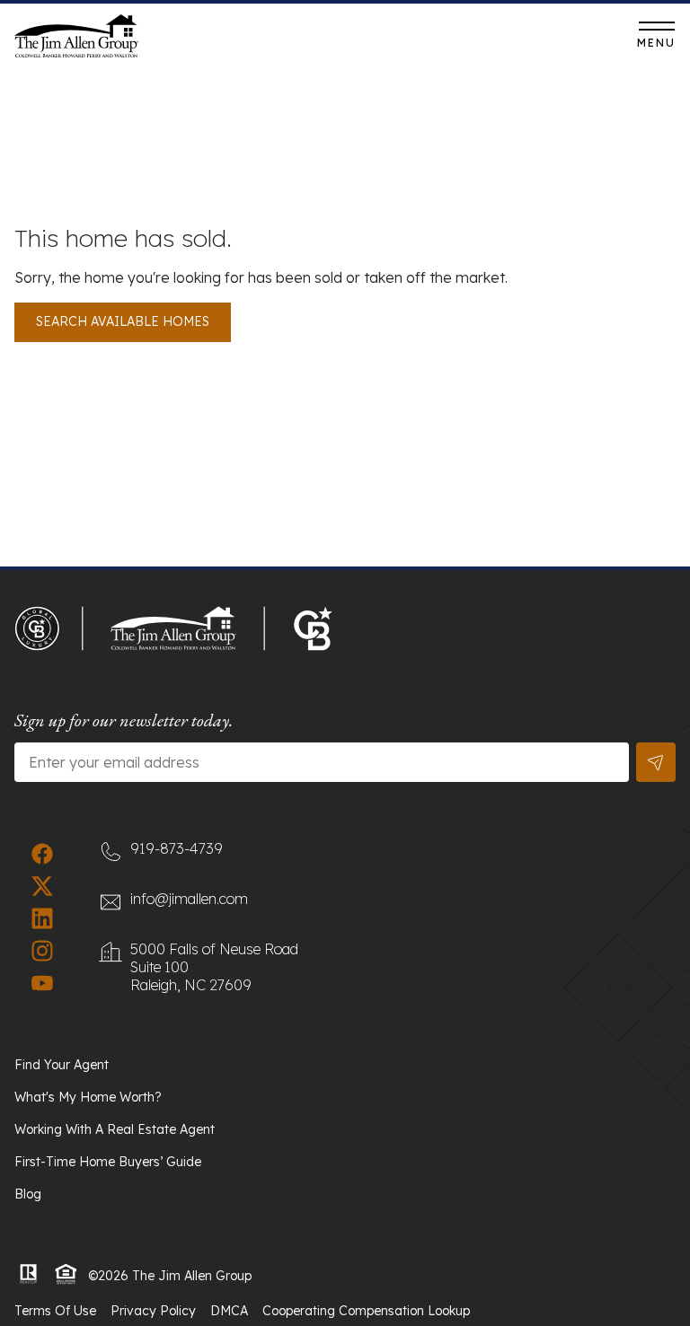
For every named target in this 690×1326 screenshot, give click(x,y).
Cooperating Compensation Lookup (366, 1311)
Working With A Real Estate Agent (114, 1129)
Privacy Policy (153, 1311)
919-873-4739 (388, 40)
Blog (27, 1194)
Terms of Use (55, 1311)
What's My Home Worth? (88, 1097)
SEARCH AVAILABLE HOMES (122, 321)
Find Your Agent (61, 1065)
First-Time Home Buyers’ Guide (107, 1162)
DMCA (229, 1311)
